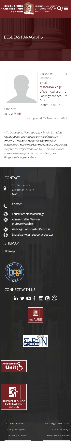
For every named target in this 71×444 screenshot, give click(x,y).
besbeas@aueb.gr (50, 87)
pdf (19, 114)
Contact (17, 204)
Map (14, 194)
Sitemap (10, 251)
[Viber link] (54, 300)
